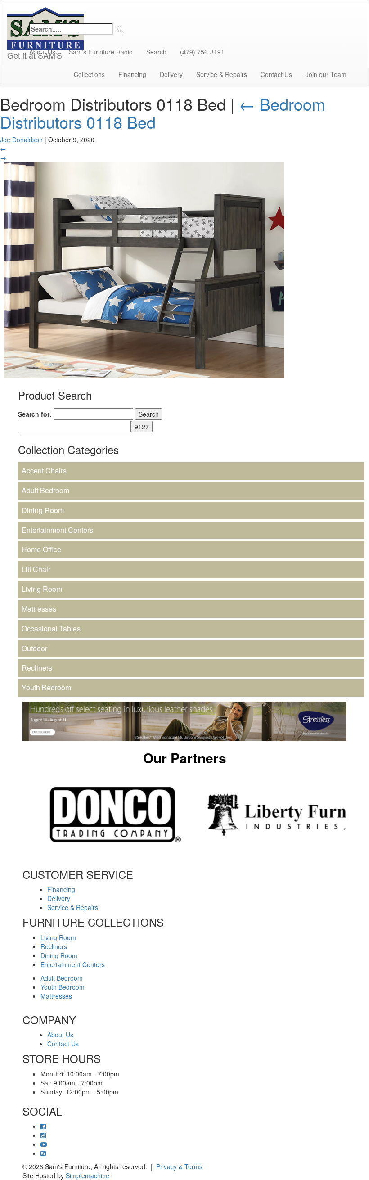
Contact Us (276, 74)
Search (156, 51)
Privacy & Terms (179, 1166)
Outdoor (34, 648)
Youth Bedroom (46, 687)
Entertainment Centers (57, 530)
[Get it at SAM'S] (45, 11)
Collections (89, 74)
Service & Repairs (221, 74)
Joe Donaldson (21, 139)
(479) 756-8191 (202, 51)
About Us (42, 51)
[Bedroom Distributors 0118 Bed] (144, 269)
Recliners (37, 667)
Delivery (171, 74)
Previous (15, 814)
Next (353, 814)
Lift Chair (36, 569)
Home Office (41, 549)
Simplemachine (87, 1175)
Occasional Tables (51, 628)
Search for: (35, 414)
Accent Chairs (44, 470)
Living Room (42, 589)
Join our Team (326, 74)
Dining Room (43, 510)
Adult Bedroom (45, 490)
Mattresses (39, 609)
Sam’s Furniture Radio (101, 51)
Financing (132, 74)
